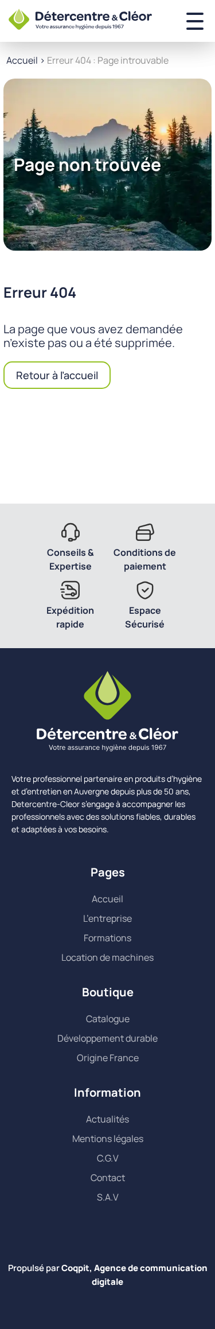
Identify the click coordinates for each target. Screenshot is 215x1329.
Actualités (107, 1119)
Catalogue (108, 1018)
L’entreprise (107, 918)
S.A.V (108, 1197)
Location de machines (107, 957)
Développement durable (107, 1038)
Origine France (108, 1057)
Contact (108, 1177)
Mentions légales (107, 1138)
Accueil (22, 60)
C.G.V (108, 1158)
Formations (107, 938)
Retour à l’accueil (57, 375)
